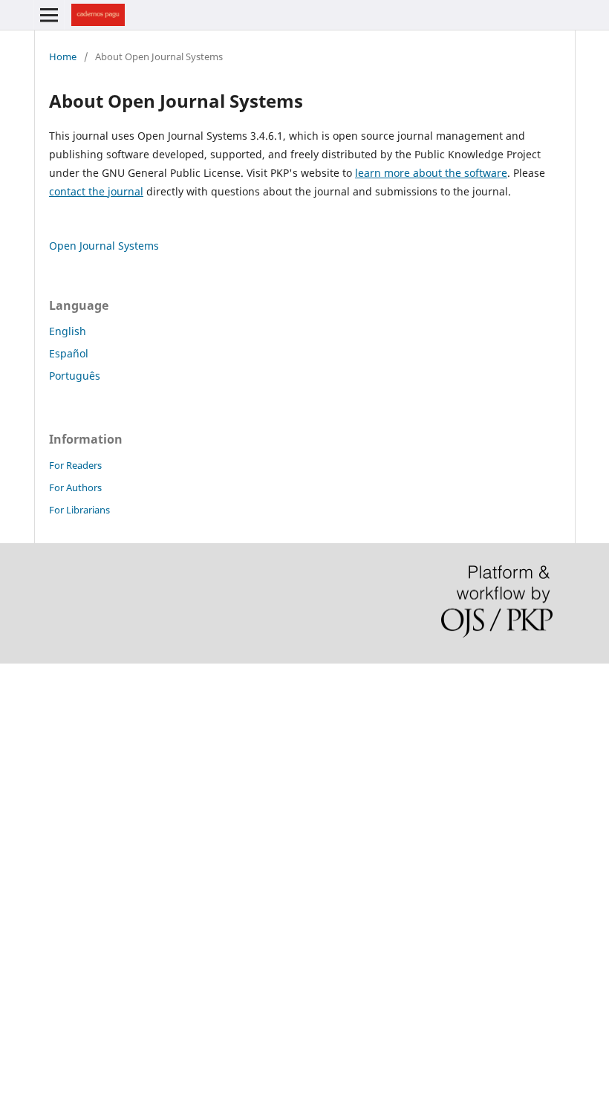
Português (74, 376)
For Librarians (79, 509)
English (67, 331)
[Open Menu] (49, 15)
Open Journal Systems (104, 246)
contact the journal (96, 191)
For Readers (75, 465)
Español (68, 353)
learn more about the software (431, 173)
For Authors (75, 487)
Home (62, 56)
